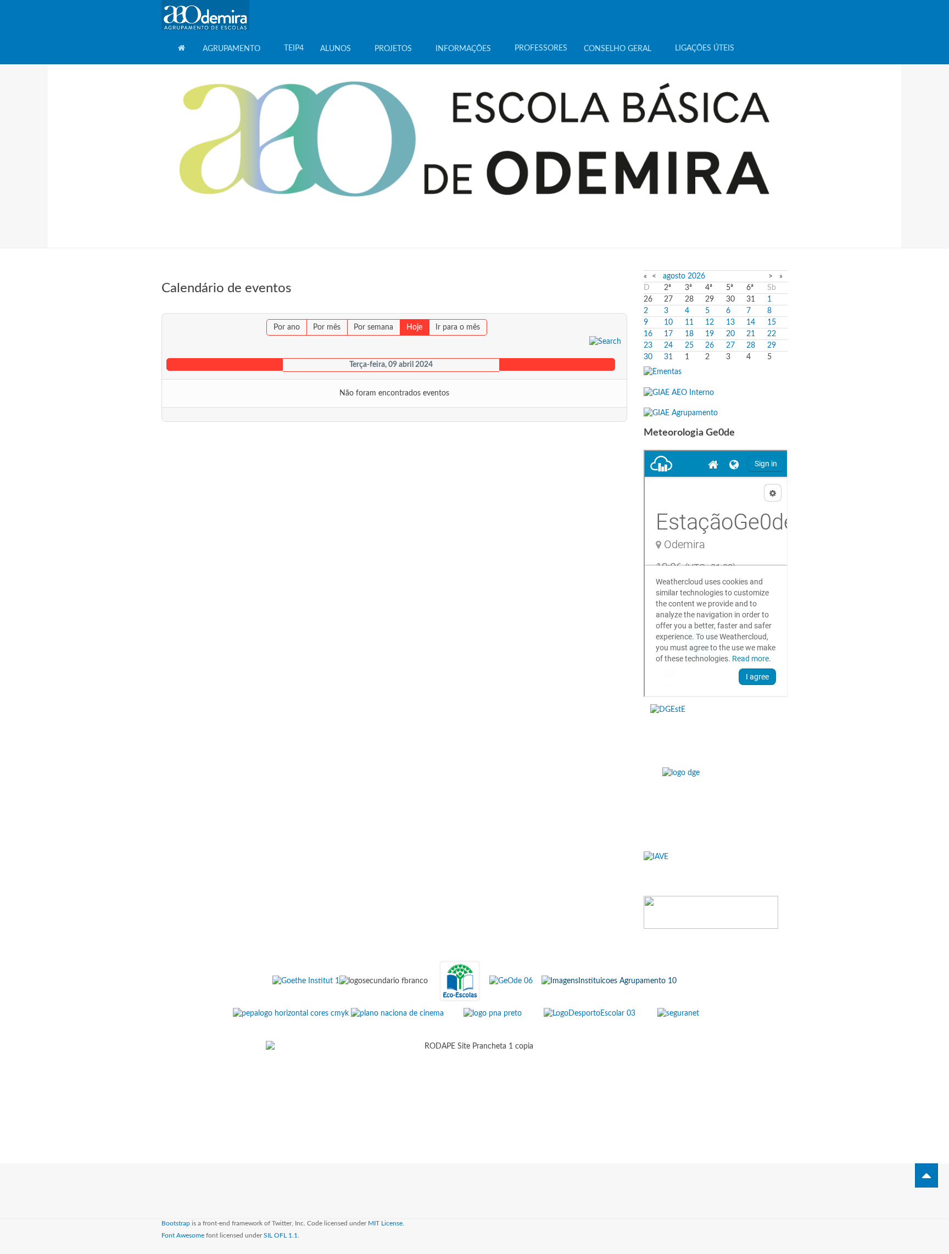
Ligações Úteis (704, 48)
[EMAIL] (620, 307)
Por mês (326, 327)
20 (730, 334)
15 (771, 322)
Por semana (373, 327)
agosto (674, 276)
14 (750, 322)
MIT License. (386, 1223)
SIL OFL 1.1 (281, 1235)
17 (668, 334)
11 (689, 322)
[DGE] (716, 804)
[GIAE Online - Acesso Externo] (681, 413)
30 (648, 357)
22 (771, 334)
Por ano (286, 327)
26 (709, 345)
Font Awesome (182, 1235)
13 (730, 322)
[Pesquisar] (605, 341)
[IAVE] (716, 869)
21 (750, 334)
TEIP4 (294, 48)
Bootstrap (175, 1223)
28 (750, 345)
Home (182, 47)
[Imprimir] (611, 307)
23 (648, 345)
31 (668, 357)
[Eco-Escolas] (460, 981)
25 (689, 345)
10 (668, 322)
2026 (696, 276)
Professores (541, 48)
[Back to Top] (926, 1175)
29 (771, 345)
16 (648, 334)
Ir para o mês (458, 327)
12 (709, 322)
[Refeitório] (663, 372)
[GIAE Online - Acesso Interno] (679, 392)
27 (730, 345)
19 (709, 334)
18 (689, 334)
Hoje (414, 327)
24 (668, 345)
